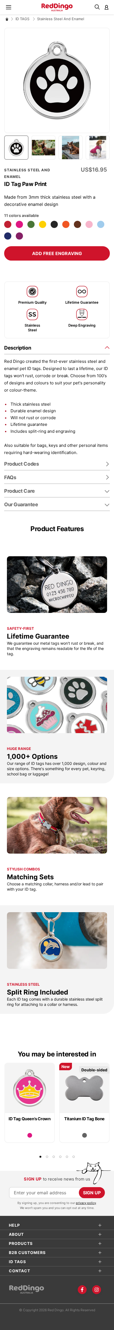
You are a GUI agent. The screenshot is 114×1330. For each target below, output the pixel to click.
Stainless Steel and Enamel (60, 19)
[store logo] (57, 7)
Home (7, 19)
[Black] (54, 224)
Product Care (19, 491)
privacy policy (86, 1203)
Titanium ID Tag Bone (84, 1118)
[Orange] (65, 224)
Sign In (106, 7)
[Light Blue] (100, 224)
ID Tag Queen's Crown (29, 1118)
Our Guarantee (21, 504)
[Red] (7, 224)
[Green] (31, 224)
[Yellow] (42, 224)
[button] (17, 147)
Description (17, 348)
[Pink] (89, 224)
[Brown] (77, 224)
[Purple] (19, 236)
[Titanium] (84, 1135)
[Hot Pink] (19, 224)
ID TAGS (22, 19)
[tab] (57, 347)
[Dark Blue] (7, 236)
